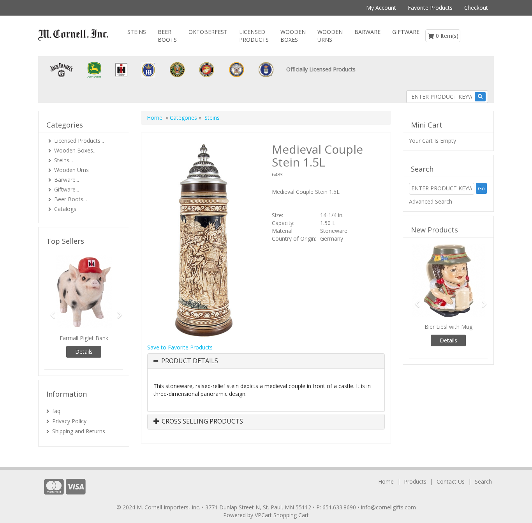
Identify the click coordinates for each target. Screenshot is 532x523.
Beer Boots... (70, 199)
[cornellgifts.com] (73, 35)
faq (56, 411)
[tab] (266, 361)
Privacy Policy (69, 421)
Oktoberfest (207, 31)
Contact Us (451, 481)
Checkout (476, 7)
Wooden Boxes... (75, 150)
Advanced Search (430, 201)
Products (415, 481)
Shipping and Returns (78, 431)
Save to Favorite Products (180, 347)
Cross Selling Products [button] (201, 421)
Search (483, 481)
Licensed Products (254, 35)
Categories (184, 117)
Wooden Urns (330, 35)
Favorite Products (430, 7)
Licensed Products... (79, 140)
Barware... (66, 179)
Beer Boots (167, 35)
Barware (367, 31)
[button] (50, 311)
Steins (136, 31)
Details (84, 351)
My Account (381, 7)
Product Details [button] (189, 361)
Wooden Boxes (293, 35)
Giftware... (66, 189)
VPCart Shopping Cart (282, 515)
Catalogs (65, 209)
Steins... (63, 160)
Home (154, 117)
